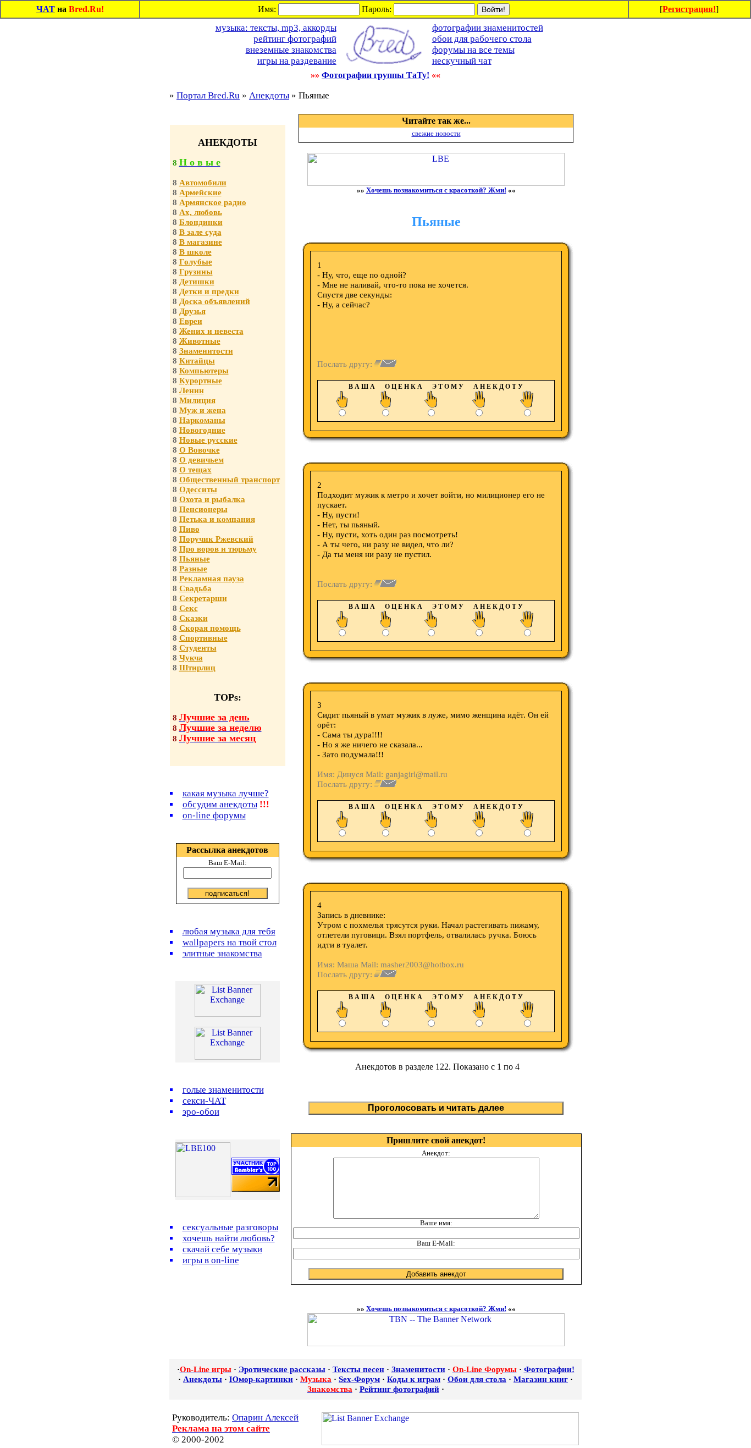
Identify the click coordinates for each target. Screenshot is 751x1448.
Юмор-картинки (261, 1379)
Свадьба (195, 588)
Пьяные (194, 558)
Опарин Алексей (265, 1417)
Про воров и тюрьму (218, 548)
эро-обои (201, 1111)
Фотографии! (549, 1369)
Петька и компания (217, 519)
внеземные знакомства (291, 50)
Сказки (193, 618)
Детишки (196, 281)
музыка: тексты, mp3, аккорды (276, 28)
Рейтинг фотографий (399, 1389)
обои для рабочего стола (482, 39)
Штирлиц (197, 667)
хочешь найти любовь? (229, 1238)
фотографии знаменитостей (487, 28)
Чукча (191, 657)
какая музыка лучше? (226, 793)
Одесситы (198, 489)
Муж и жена (202, 410)
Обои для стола (477, 1379)
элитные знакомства (222, 953)
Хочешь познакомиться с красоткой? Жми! (436, 190)
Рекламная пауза (211, 578)
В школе (195, 251)
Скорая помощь (210, 628)
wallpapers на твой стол (230, 942)
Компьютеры (204, 370)
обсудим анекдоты (220, 804)
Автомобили (203, 182)
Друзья (192, 311)
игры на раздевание (296, 61)
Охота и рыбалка (212, 499)
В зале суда (200, 232)
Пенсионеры (203, 509)
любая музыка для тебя (229, 931)
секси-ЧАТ (204, 1100)
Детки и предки (209, 291)
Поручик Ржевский (216, 539)
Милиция (197, 400)
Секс (188, 608)
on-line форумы (214, 815)
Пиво (189, 529)
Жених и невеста (211, 331)
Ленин (191, 390)
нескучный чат (462, 61)
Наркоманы (202, 420)
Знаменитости (206, 350)
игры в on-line (211, 1260)
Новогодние (202, 430)
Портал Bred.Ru (208, 95)
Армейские (200, 192)
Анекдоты (269, 95)
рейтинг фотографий (294, 39)
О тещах (195, 469)
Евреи (190, 321)
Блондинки (201, 222)
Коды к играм (413, 1379)
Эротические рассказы (282, 1369)
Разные (193, 568)
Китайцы (197, 360)
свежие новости (436, 133)
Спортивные (203, 638)
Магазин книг (540, 1379)
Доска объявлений (214, 301)
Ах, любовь (200, 212)
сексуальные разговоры (230, 1227)
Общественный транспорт (229, 479)
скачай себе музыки (222, 1249)
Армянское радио (212, 202)
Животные (199, 341)
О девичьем (201, 459)
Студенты (198, 647)
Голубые (195, 261)
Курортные (200, 380)
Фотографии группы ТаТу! (375, 75)
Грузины (196, 271)
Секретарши (203, 598)
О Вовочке (199, 449)
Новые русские (208, 440)
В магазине (200, 242)
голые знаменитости (223, 1089)
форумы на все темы (473, 50)
